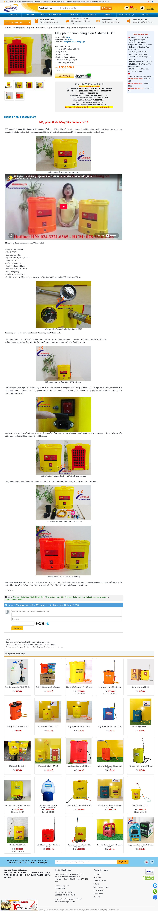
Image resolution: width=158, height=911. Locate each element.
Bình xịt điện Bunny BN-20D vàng (110, 687)
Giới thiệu (30, 15)
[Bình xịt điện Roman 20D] (140, 712)
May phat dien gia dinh (111, 910)
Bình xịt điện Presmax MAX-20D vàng (79, 687)
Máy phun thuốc (71, 597)
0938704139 (102, 1)
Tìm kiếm (107, 8)
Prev (7, 55)
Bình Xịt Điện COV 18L (140, 805)
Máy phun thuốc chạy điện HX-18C (79, 766)
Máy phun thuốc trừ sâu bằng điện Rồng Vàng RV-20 (79, 846)
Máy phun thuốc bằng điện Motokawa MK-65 (109, 846)
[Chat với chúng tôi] (155, 897)
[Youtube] (148, 1)
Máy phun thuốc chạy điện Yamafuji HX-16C (110, 767)
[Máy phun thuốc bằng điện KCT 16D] (79, 790)
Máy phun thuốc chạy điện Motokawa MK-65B (140, 846)
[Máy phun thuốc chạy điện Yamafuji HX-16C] (110, 751)
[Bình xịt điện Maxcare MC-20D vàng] (48, 672)
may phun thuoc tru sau (14, 599)
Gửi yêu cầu (122, 862)
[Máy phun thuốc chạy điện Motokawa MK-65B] (140, 830)
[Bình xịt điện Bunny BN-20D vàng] (110, 672)
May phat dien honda (96, 910)
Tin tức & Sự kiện (126, 15)
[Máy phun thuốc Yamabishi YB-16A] (140, 751)
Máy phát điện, (53, 910)
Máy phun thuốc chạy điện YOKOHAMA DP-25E (48, 806)
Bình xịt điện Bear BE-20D (140, 687)
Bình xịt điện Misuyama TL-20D (17, 727)
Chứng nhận (90, 15)
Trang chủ (12, 15)
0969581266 (87, 1)
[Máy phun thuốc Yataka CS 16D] (79, 712)
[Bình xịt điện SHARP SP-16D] (48, 751)
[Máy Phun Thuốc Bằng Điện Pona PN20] (48, 830)
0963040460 (76, 1)
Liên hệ (145, 15)
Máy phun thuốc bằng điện (54, 597)
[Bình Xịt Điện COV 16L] (17, 830)
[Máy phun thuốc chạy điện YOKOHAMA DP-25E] (48, 790)
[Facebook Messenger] (155, 885)
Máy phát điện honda (66, 910)
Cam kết (107, 15)
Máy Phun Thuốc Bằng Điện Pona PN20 (48, 846)
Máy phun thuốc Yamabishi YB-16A (140, 766)
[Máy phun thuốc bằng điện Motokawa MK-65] (110, 830)
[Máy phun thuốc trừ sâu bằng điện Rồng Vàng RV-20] (79, 830)
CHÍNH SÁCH (73, 15)
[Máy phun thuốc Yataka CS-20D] (48, 712)
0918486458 (30, 1)
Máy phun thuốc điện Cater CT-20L (109, 727)
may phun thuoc (102, 597)
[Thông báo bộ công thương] (149, 872)
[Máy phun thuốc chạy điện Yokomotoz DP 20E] (17, 790)
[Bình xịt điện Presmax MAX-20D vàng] (79, 672)
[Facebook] (152, 1)
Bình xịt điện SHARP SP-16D (48, 766)
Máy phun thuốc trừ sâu (86, 597)
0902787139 (17, 1)
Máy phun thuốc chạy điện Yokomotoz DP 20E (17, 806)
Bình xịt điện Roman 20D (140, 727)
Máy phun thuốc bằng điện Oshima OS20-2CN (109, 806)
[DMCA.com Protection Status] (148, 878)
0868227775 (60, 1)
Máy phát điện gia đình (81, 910)
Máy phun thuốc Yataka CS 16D (79, 727)
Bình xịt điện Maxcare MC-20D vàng (48, 687)
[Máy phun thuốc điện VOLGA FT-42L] (17, 672)
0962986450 (45, 1)
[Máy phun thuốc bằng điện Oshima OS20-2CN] (110, 790)
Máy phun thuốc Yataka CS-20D (48, 727)
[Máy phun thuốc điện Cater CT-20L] (110, 712)
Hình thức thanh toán (51, 15)
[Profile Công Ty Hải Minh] (19, 905)
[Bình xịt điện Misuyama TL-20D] (17, 712)
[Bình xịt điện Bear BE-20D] (140, 672)
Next (48, 55)
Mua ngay (66, 76)
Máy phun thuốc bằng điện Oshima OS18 (28, 597)
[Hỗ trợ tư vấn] (155, 891)
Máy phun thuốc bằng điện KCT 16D (79, 805)
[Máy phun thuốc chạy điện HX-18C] (79, 751)
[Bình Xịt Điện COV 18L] (140, 790)
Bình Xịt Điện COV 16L (17, 845)
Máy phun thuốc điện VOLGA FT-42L (17, 687)
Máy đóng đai (43, 910)
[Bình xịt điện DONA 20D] (17, 751)
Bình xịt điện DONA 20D (17, 766)
